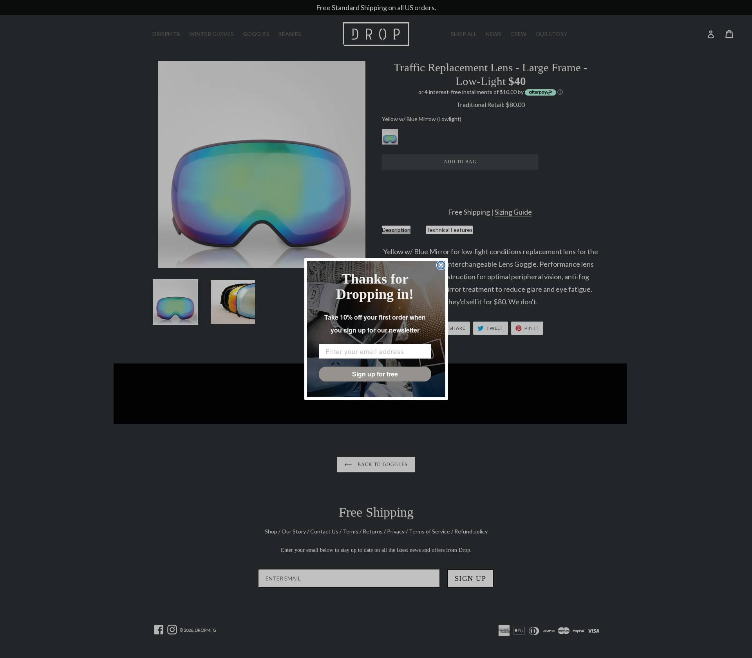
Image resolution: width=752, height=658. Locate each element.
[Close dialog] (441, 265)
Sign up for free (375, 373)
